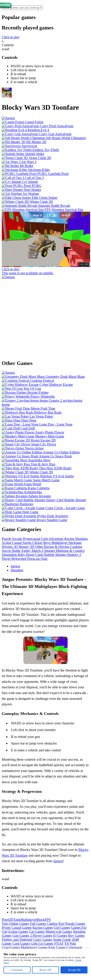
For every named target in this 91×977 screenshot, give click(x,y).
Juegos (15, 566)
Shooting (17, 570)
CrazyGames (11, 947)
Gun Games (20, 935)
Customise (17, 969)
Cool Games (21, 943)
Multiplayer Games (34, 947)
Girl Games (62, 927)
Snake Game (62, 939)
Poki (73, 943)
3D (11, 919)
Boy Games (76, 935)
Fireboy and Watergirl (17, 939)
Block (40, 919)
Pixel (5, 919)
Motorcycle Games (59, 931)
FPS (48, 919)
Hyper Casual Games (17, 927)
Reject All (45, 969)
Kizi (61, 923)
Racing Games (42, 927)
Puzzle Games (75, 923)
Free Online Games (15, 923)
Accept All (74, 969)
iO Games (60, 935)
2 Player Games (41, 935)
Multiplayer (28, 919)
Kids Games (57, 947)
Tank (16, 919)
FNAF (59, 943)
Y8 (66, 943)
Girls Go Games (42, 943)
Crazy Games (42, 939)
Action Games (18, 931)
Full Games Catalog (44, 923)
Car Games (37, 931)
